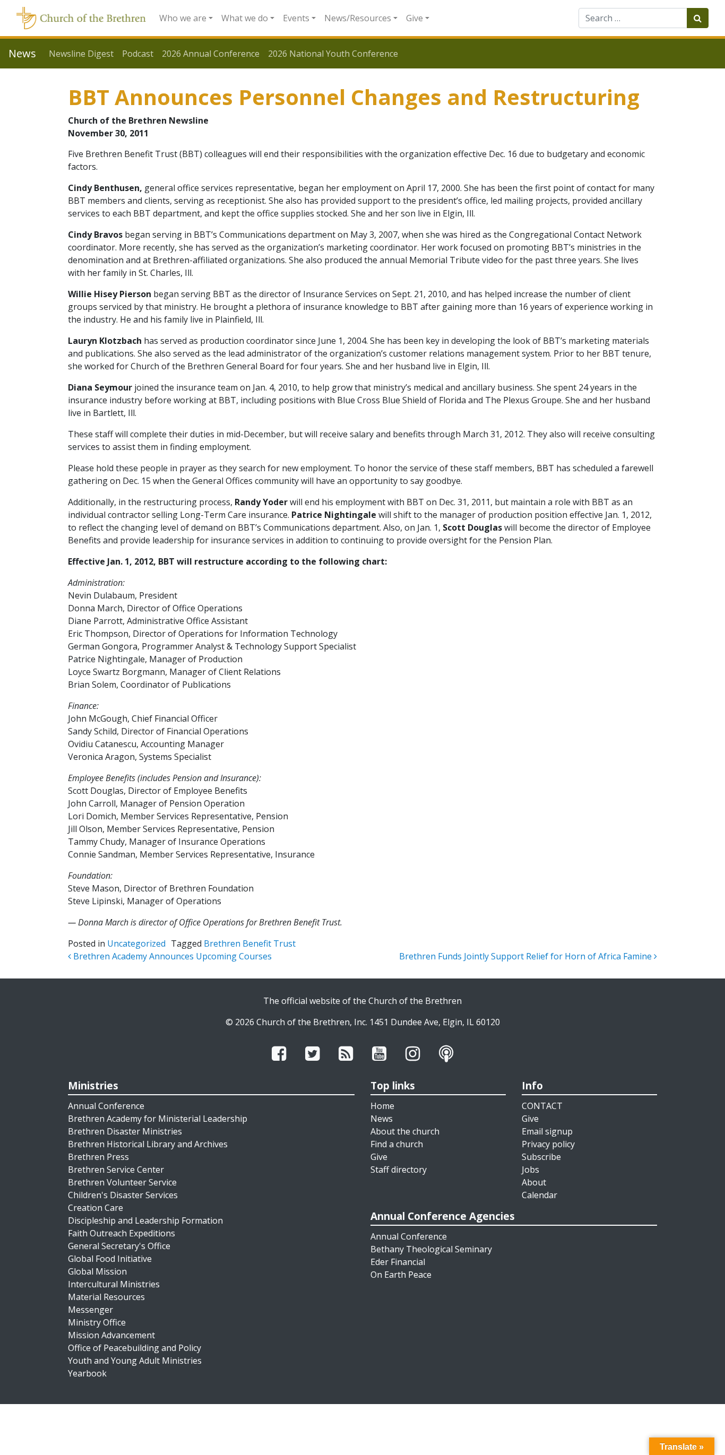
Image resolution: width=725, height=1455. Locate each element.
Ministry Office (97, 1322)
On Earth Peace (400, 1274)
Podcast (137, 53)
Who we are (182, 18)
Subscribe (541, 1157)
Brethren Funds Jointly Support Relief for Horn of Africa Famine (526, 956)
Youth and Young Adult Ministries (135, 1360)
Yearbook (87, 1373)
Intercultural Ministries (114, 1284)
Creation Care (95, 1208)
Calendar (539, 1195)
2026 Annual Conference (211, 53)
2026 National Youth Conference (333, 53)
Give (414, 18)
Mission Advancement (111, 1335)
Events (296, 18)
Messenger (90, 1309)
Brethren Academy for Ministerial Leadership (157, 1118)
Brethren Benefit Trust (250, 943)
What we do (244, 18)
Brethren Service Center (116, 1169)
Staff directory (398, 1169)
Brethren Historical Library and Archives (148, 1144)
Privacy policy (548, 1144)
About (534, 1182)
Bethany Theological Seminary (431, 1249)
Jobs (530, 1169)
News (381, 1118)
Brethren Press (98, 1157)
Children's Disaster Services (123, 1195)
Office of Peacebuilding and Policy (134, 1348)
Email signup (547, 1131)
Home (382, 1106)
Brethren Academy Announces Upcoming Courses (171, 956)
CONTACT (542, 1106)
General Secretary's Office (119, 1246)
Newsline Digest (81, 53)
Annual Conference (106, 1106)
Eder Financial (397, 1262)
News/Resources (357, 18)
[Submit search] (698, 18)
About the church (404, 1131)
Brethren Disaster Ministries (125, 1131)
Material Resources (106, 1297)
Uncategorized (136, 943)
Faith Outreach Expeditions (121, 1233)
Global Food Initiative (110, 1259)
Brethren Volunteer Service (122, 1182)
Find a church (396, 1144)
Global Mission (97, 1271)
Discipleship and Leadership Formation (145, 1220)
